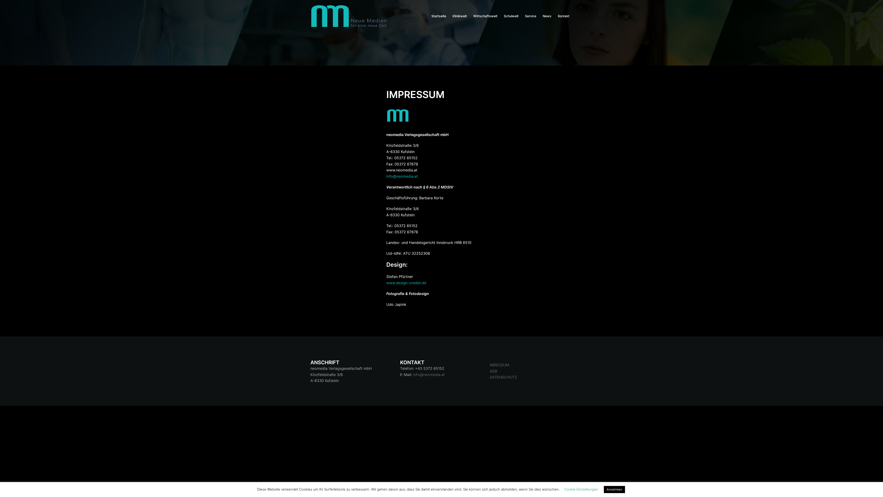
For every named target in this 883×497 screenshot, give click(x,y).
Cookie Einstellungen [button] (581, 489)
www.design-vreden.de (406, 282)
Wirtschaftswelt (485, 16)
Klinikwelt (460, 16)
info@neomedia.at (402, 176)
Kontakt (563, 16)
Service (530, 16)
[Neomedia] (350, 15)
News (547, 16)
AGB (493, 371)
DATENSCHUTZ (503, 377)
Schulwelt (511, 16)
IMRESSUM (499, 365)
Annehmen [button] (614, 489)
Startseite (438, 16)
